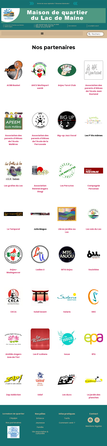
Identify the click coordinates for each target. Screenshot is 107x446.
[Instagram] (97, 420)
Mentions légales (94, 426)
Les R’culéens (40, 354)
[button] (42, 33)
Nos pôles (40, 413)
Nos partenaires (13, 422)
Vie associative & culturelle (40, 432)
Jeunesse (40, 422)
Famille (40, 427)
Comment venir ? (67, 422)
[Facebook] (90, 420)
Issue (67, 354)
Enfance (40, 418)
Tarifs (67, 418)
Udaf (40, 394)
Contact (93, 413)
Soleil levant (40, 311)
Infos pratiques (67, 413)
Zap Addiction (13, 394)
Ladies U (40, 269)
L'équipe (13, 418)
